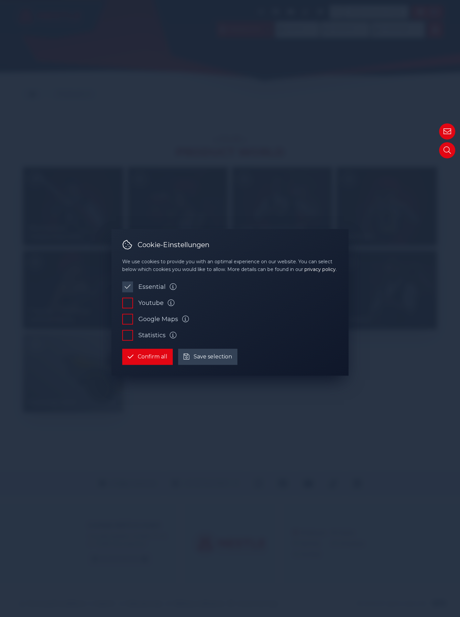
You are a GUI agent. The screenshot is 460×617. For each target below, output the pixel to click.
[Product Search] (447, 150)
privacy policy (320, 269)
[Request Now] (447, 131)
